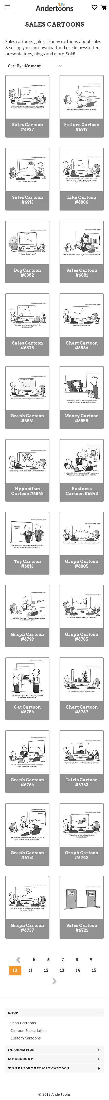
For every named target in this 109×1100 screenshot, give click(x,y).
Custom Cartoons (25, 1037)
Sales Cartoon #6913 (27, 200)
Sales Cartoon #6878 (27, 345)
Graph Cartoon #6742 (81, 855)
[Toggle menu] (7, 7)
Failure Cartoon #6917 (82, 127)
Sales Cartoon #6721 (81, 928)
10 (15, 970)
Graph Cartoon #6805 (81, 564)
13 (62, 970)
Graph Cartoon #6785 (81, 637)
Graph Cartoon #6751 (27, 855)
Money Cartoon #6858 (81, 418)
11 (30, 970)
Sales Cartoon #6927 (27, 127)
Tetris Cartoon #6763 (81, 782)
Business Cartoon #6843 (82, 491)
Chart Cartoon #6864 (82, 345)
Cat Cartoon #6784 (27, 709)
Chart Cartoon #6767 (82, 709)
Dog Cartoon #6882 (27, 273)
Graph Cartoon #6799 (27, 637)
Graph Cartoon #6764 (27, 782)
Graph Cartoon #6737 (27, 928)
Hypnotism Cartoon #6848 (27, 491)
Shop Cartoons (23, 1022)
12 (46, 970)
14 (78, 970)
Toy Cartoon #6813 (27, 564)
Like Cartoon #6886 (81, 200)
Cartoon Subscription (28, 1030)
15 (94, 970)
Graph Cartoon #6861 (27, 418)
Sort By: (15, 66)
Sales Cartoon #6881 (81, 273)
